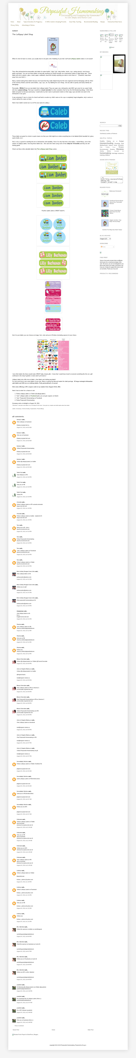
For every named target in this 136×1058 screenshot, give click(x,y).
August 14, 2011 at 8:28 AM (24, 440)
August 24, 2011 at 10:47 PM (24, 1002)
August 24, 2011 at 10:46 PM (24, 991)
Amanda (19, 502)
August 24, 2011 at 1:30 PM (24, 882)
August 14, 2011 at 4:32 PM (24, 477)
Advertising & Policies (28, 25)
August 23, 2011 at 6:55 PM (24, 663)
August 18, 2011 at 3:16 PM (24, 531)
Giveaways (19, 408)
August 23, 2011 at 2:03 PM (24, 605)
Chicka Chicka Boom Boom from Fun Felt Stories (115, 212)
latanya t (19, 419)
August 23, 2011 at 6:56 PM (24, 691)
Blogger (84, 1045)
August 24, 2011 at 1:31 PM (24, 895)
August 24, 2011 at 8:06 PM (24, 936)
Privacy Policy (15, 25)
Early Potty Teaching (75, 22)
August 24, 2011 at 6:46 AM (24, 786)
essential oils (119, 151)
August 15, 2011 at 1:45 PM (24, 508)
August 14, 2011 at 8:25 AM (24, 427)
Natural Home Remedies (116, 145)
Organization (33, 408)
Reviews (120, 149)
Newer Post (16, 1030)
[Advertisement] (112, 105)
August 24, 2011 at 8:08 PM (24, 964)
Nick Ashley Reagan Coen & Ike (26, 571)
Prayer (114, 147)
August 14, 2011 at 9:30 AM (24, 467)
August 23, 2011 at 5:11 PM (24, 630)
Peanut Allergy (40, 408)
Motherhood (104, 145)
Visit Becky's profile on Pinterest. (108, 133)
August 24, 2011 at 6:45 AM (24, 771)
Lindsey (19, 870)
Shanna (19, 624)
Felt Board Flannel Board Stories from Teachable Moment (116, 202)
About (18, 22)
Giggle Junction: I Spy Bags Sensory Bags (115, 220)
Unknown (19, 819)
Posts (103, 247)
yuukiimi (19, 984)
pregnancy (121, 153)
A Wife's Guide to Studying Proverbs (55, 22)
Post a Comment (19, 1025)
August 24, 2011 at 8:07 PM (24, 951)
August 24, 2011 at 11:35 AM (24, 852)
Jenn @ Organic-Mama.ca (24, 669)
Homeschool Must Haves (115, 22)
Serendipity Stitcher (22, 761)
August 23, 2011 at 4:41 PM (24, 619)
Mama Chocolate (21, 659)
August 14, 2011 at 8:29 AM (24, 454)
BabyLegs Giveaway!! (115, 191)
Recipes (103, 22)
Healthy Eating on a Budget (112, 141)
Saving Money (105, 151)
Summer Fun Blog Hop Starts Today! (112, 229)
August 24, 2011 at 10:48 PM (24, 1012)
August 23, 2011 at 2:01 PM (24, 579)
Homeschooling (26, 408)
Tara (18, 525)
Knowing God (119, 143)
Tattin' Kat (19, 472)
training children (105, 155)
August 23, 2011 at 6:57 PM (24, 743)
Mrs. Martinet (20, 927)
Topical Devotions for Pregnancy (32, 22)
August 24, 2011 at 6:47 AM (24, 799)
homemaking (105, 153)
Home (12, 22)
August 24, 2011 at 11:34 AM (24, 827)
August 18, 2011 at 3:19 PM (24, 543)
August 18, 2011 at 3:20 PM (24, 554)
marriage (114, 153)
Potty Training (104, 147)
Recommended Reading (91, 22)
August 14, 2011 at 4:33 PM (24, 496)
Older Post (90, 1030)
